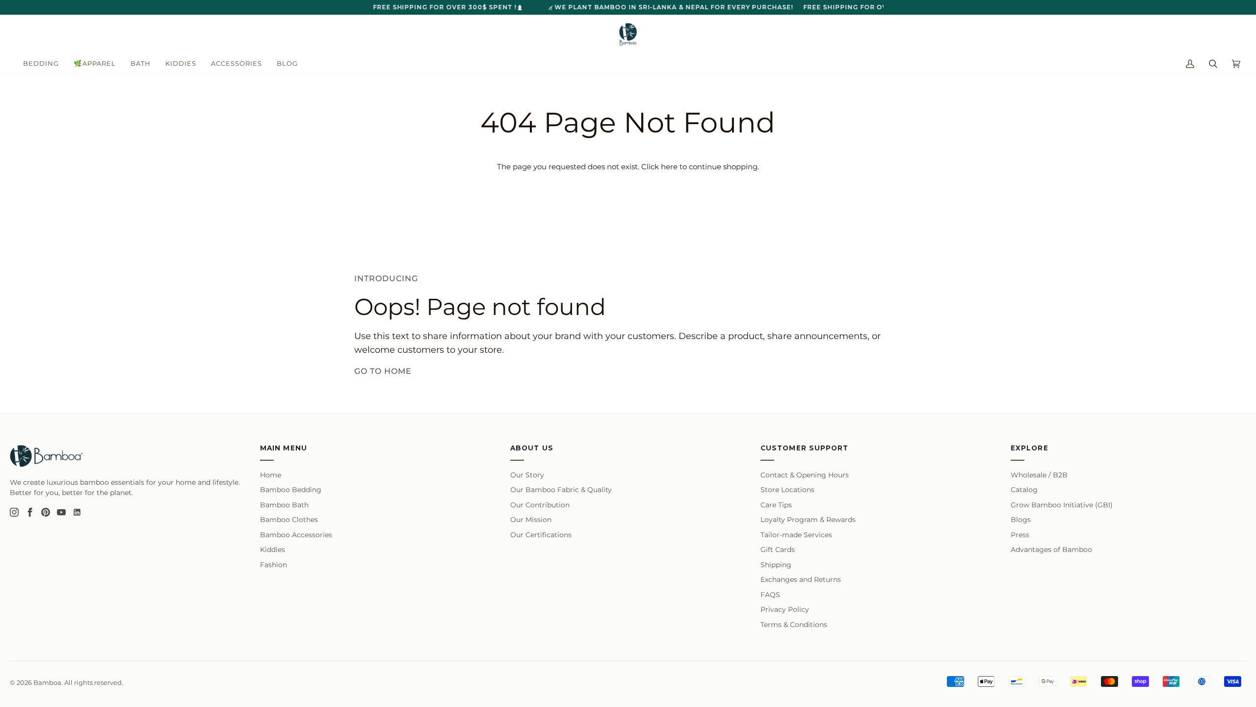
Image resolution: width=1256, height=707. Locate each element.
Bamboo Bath (284, 504)
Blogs (1021, 519)
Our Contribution (540, 504)
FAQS (770, 594)
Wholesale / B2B (1039, 475)
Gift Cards (777, 549)
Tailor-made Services (796, 534)
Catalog (1024, 489)
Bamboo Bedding (290, 489)
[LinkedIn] (77, 512)
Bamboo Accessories (296, 534)
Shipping (775, 564)
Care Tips (776, 504)
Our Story (527, 475)
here (669, 166)
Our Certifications (541, 534)
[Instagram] (14, 512)
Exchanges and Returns (800, 579)
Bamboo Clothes (289, 519)
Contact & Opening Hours (804, 475)
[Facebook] (30, 512)
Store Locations (787, 489)
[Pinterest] (45, 512)
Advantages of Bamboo (1051, 549)
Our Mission (530, 519)
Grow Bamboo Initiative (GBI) (1062, 504)
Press (1020, 534)
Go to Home (383, 371)
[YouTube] (61, 512)
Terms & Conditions (793, 624)
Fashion (273, 564)
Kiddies (272, 549)
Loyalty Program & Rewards (808, 519)
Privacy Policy (784, 609)
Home (270, 475)
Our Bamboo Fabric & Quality (561, 489)
